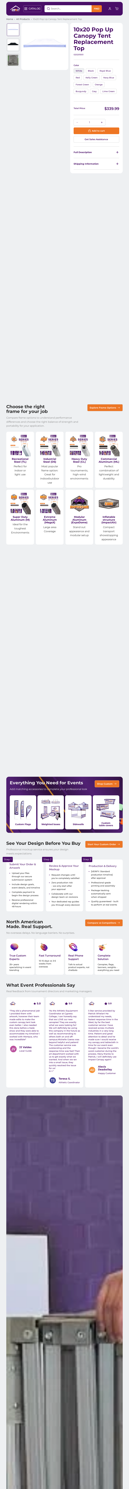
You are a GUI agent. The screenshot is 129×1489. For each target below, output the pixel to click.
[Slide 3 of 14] (13, 60)
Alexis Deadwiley (105, 1068)
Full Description (83, 152)
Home (9, 19)
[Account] (109, 9)
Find (96, 8)
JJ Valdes (25, 1047)
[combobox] (64, 8)
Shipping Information (86, 163)
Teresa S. (64, 1078)
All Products (23, 19)
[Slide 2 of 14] (13, 45)
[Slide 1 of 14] (13, 29)
